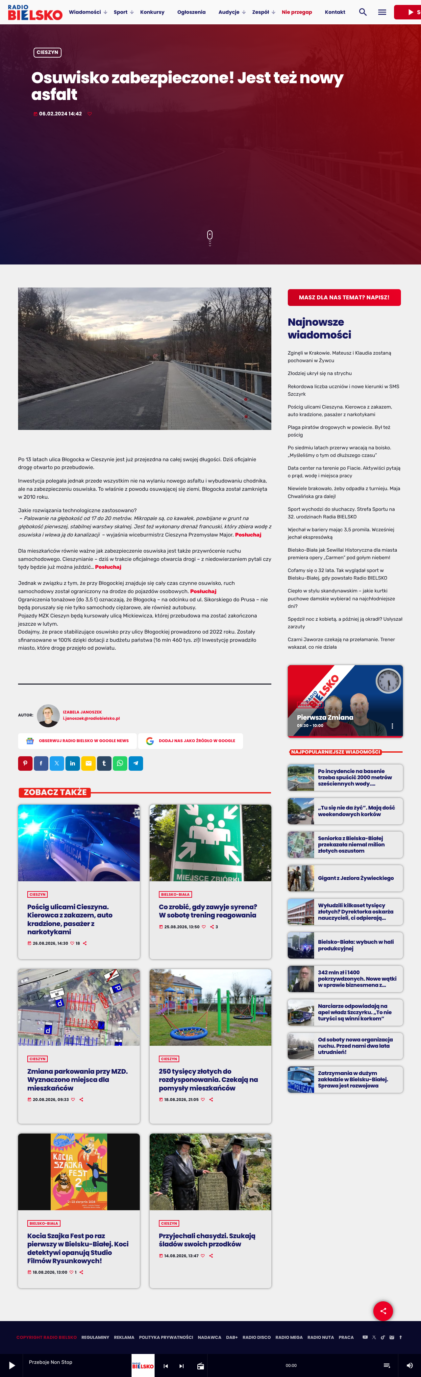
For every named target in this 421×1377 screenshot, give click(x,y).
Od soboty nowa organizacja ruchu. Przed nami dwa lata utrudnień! (355, 1046)
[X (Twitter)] (374, 1338)
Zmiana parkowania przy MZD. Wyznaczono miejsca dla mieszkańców (77, 1079)
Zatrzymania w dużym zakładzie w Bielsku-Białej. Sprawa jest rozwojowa (353, 1079)
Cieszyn (48, 52)
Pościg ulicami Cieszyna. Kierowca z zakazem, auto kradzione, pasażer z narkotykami (69, 919)
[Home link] (35, 12)
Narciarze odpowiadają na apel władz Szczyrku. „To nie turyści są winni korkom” (355, 1012)
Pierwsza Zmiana (325, 717)
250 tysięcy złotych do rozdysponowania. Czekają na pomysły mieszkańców (208, 1079)
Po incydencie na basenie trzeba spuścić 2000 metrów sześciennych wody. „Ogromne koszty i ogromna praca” (355, 783)
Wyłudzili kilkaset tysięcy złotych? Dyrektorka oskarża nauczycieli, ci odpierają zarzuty (355, 915)
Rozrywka (310, 705)
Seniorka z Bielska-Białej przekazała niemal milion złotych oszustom (351, 845)
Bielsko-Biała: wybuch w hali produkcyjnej (356, 945)
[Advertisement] (210, 174)
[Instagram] (391, 1338)
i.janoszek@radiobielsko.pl (91, 718)
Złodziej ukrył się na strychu (320, 373)
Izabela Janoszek (82, 712)
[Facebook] (400, 1338)
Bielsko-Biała (175, 894)
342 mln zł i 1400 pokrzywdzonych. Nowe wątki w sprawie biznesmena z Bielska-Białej (357, 982)
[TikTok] (382, 1338)
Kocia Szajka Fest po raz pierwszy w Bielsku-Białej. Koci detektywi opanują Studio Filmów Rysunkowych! (78, 1248)
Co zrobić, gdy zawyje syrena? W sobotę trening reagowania (208, 911)
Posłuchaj (248, 535)
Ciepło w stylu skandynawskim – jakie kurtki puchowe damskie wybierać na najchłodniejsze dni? (341, 598)
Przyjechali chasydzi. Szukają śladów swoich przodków (207, 1240)
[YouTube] (365, 1338)
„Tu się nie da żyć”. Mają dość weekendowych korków (356, 811)
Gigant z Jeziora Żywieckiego (356, 878)
